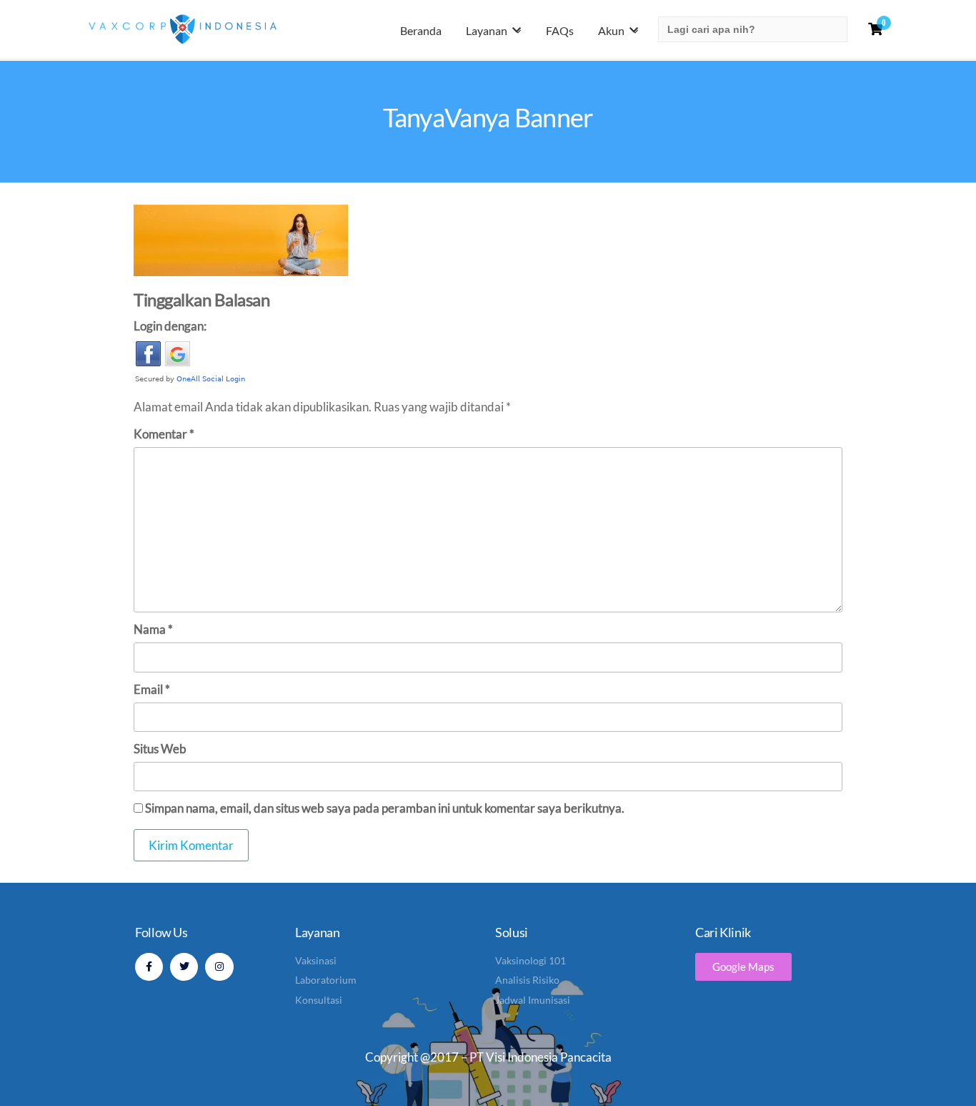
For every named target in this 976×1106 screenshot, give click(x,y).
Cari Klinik (723, 932)
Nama (153, 629)
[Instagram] (219, 967)
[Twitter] (184, 967)
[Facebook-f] (149, 967)
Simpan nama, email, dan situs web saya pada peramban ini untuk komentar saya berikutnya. (384, 808)
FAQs (560, 30)
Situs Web (160, 748)
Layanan (486, 30)
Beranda (421, 30)
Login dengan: (170, 325)
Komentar (164, 433)
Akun (611, 30)
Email (152, 689)
